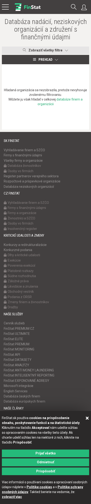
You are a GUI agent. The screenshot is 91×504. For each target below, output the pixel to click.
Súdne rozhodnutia (22, 276)
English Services (16, 391)
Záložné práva (18, 281)
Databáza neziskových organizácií (29, 186)
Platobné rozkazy (21, 271)
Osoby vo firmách (20, 171)
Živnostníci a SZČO (21, 218)
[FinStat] (28, 10)
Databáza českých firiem (22, 396)
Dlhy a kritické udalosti (24, 255)
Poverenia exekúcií (21, 265)
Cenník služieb (14, 323)
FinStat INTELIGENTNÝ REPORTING (29, 375)
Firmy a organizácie (22, 213)
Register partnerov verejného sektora (31, 176)
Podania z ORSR (20, 297)
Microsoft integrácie (18, 386)
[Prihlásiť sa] (85, 7)
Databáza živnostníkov (24, 166)
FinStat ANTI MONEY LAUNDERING (29, 370)
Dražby (13, 307)
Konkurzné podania (18, 250)
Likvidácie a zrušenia (23, 286)
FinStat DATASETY (18, 360)
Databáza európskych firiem (24, 401)
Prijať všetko (45, 453)
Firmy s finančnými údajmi (23, 155)
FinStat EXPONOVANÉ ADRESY (26, 381)
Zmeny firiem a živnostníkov (28, 302)
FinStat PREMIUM (16, 344)
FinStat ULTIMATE (17, 334)
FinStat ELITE (13, 339)
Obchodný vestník (21, 291)
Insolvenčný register (22, 229)
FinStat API (12, 354)
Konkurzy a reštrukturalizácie (25, 245)
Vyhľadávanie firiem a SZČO (24, 150)
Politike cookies (39, 487)
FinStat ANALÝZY (16, 365)
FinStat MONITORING (19, 349)
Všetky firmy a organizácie (23, 160)
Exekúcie (14, 260)
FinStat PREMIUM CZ (19, 328)
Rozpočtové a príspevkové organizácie (32, 181)
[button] (74, 7)
